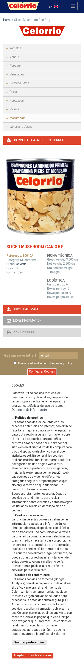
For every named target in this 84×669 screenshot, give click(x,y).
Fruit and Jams (19, 83)
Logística (56, 280)
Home (7, 19)
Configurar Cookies (42, 371)
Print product (24, 332)
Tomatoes (16, 48)
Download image (26, 309)
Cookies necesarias (29, 515)
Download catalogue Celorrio (38, 140)
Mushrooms (17, 118)
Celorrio (21, 264)
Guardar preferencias (29, 642)
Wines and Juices (21, 126)
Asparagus (17, 100)
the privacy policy (61, 363)
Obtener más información (29, 409)
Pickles (14, 109)
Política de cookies (29, 417)
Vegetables (17, 74)
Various (15, 57)
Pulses (14, 92)
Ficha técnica (60, 255)
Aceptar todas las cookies (32, 655)
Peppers (15, 65)
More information (27, 320)
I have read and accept (45, 363)
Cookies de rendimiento (32, 575)
